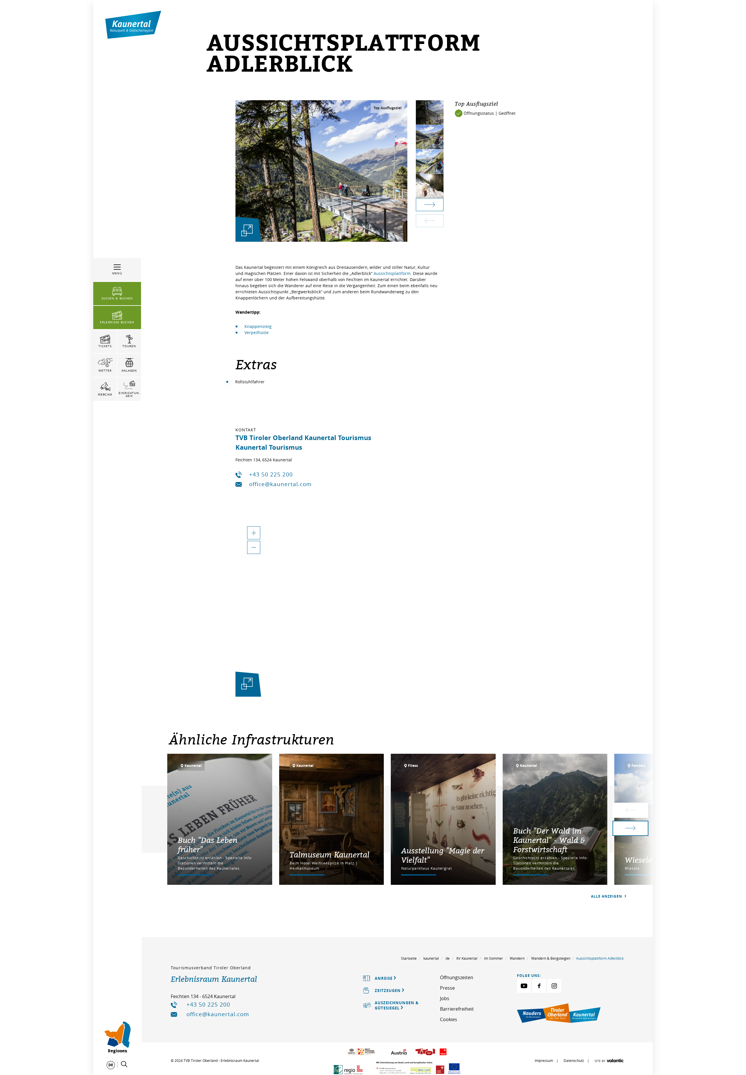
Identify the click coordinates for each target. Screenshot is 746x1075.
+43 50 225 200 (271, 474)
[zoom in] (253, 532)
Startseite (409, 958)
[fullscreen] (246, 230)
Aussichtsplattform (392, 273)
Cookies (448, 1019)
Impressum (544, 1060)
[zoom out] (253, 547)
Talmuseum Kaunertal (330, 854)
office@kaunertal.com (280, 484)
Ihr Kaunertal (466, 958)
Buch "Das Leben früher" (207, 845)
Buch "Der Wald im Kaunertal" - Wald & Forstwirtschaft (549, 840)
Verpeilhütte (256, 332)
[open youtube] (524, 986)
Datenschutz (574, 1060)
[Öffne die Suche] (124, 1064)
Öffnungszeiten (456, 977)
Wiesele (638, 860)
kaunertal (431, 958)
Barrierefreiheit (457, 1009)
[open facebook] (539, 986)
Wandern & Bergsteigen (550, 958)
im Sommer (493, 958)
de (448, 958)
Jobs (444, 998)
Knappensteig (258, 326)
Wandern (517, 958)
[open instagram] (554, 986)
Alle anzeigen (607, 896)
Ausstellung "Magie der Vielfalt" (442, 855)
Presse (447, 988)
